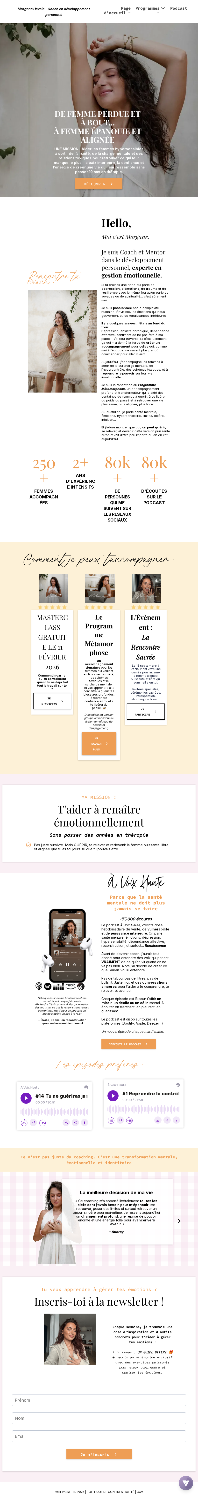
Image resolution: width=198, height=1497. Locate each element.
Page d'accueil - (117, 10)
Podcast (178, 8)
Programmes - (147, 10)
